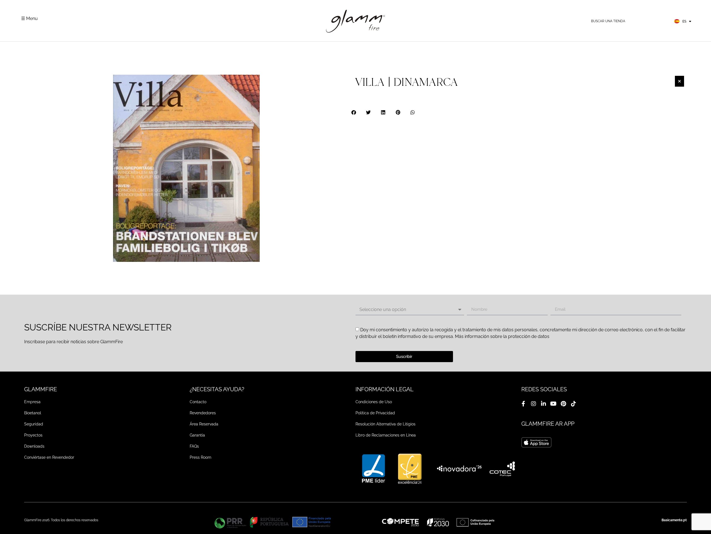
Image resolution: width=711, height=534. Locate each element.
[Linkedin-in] (544, 404)
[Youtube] (554, 404)
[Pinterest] (564, 404)
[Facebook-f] (524, 404)
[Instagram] (534, 404)
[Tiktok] (574, 404)
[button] (354, 112)
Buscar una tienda (608, 21)
